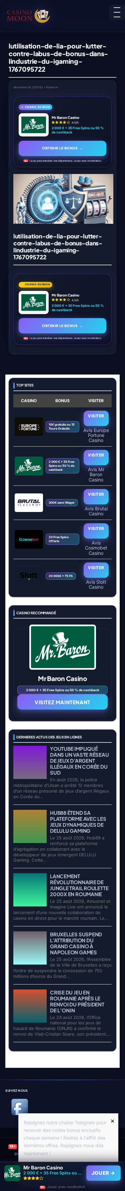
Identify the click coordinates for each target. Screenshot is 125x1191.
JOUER (103, 1173)
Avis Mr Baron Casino (96, 474)
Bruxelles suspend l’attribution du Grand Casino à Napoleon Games (76, 943)
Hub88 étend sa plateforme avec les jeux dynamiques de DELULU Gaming (78, 821)
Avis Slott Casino (96, 584)
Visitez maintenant (62, 702)
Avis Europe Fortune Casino (96, 435)
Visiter (96, 415)
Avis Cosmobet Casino (96, 547)
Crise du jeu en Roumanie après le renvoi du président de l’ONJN (77, 1001)
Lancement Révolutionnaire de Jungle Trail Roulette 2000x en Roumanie (79, 885)
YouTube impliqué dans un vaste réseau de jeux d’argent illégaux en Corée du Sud (79, 760)
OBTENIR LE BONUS (62, 148)
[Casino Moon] (31, 15)
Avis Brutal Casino (96, 511)
